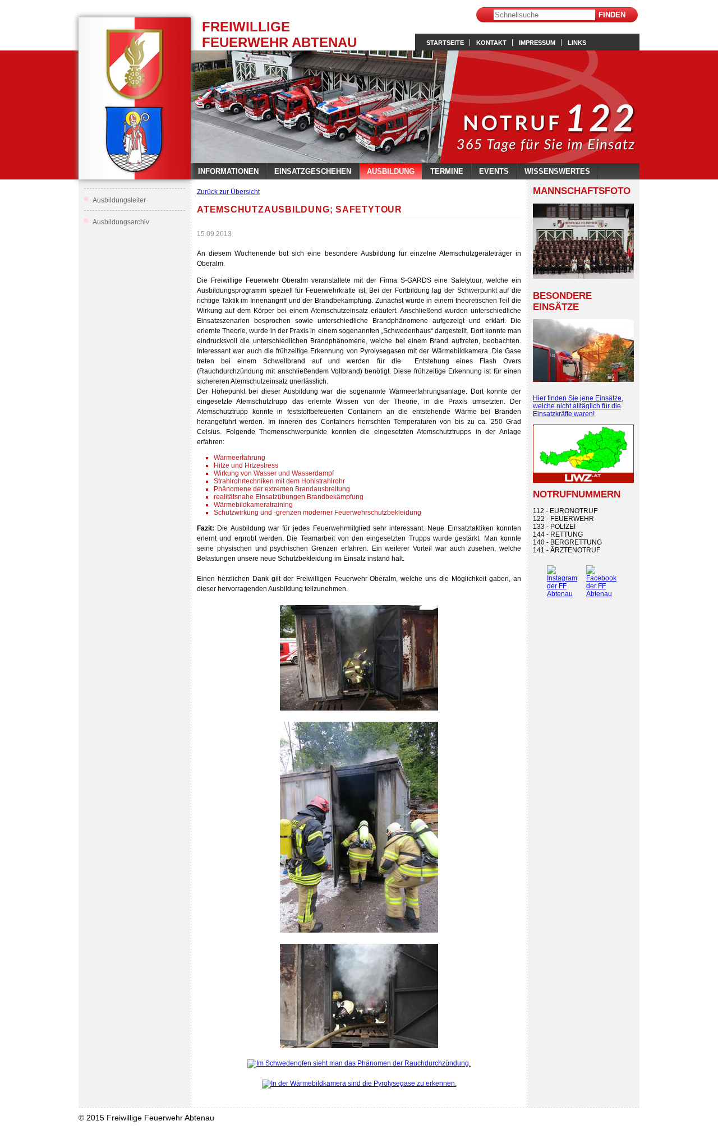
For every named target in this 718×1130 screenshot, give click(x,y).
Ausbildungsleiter (119, 200)
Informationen (228, 171)
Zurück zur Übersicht (228, 192)
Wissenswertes (557, 171)
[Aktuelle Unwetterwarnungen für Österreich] (583, 481)
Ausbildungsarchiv (121, 222)
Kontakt (491, 42)
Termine (446, 171)
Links (577, 42)
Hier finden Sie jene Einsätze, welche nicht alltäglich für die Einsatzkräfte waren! (578, 406)
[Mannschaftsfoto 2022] (583, 241)
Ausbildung (391, 171)
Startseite (445, 42)
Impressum (537, 42)
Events (494, 171)
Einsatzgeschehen (312, 171)
